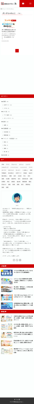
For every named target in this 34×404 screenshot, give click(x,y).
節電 (31, 178)
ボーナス (4, 170)
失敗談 (25, 173)
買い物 (6, 151)
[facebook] (14, 260)
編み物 (18, 181)
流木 (29, 176)
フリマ (30, 167)
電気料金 (28, 184)
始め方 (30, 173)
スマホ (6, 108)
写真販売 (4, 173)
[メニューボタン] (30, 3)
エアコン (21, 164)
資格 (9, 184)
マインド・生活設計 (10, 138)
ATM (3, 164)
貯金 (6, 145)
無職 (3, 178)
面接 (3, 187)
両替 (31, 170)
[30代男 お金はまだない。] (9, 3)
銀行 (22, 184)
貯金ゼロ (4, 184)
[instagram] (20, 260)
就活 (6, 142)
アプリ (7, 164)
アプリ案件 (8, 115)
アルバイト (14, 164)
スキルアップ (5, 167)
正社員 (19, 176)
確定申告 (14, 178)
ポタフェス (11, 170)
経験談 (13, 181)
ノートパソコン (14, 167)
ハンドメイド (23, 167)
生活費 (7, 178)
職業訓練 (7, 135)
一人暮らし (25, 170)
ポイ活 (6, 111)
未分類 (6, 155)
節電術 (3, 181)
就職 (10, 176)
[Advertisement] (17, 76)
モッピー (18, 170)
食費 (6, 125)
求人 (24, 176)
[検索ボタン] (23, 3)
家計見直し (4, 176)
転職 (14, 184)
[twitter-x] (17, 260)
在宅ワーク (8, 105)
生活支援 (7, 132)
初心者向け (11, 173)
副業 (5, 101)
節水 (19, 178)
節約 (5, 121)
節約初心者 (25, 178)
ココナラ (28, 164)
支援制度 (7, 128)
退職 (6, 148)
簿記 (8, 181)
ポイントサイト (8, 118)
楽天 (15, 176)
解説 (30, 181)
